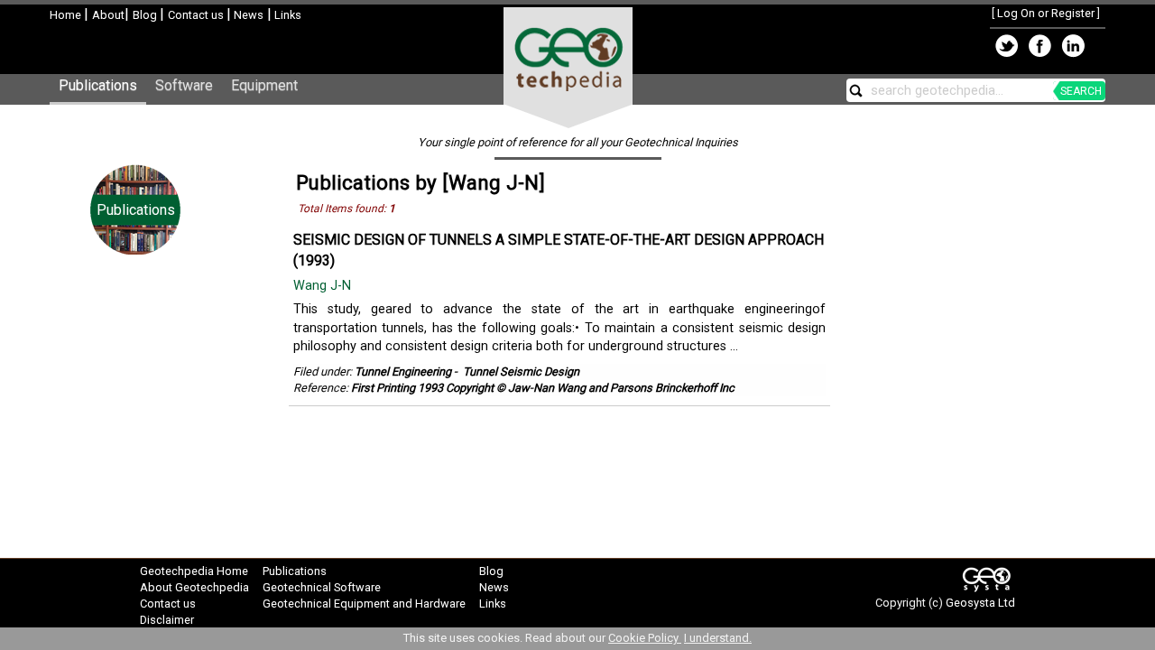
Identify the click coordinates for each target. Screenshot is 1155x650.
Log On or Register (1046, 13)
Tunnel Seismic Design (521, 371)
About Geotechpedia (194, 587)
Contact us (197, 15)
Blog (146, 15)
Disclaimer (167, 620)
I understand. (718, 638)
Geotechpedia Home (194, 571)
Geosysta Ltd (980, 602)
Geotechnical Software (322, 587)
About (108, 15)
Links (286, 15)
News (247, 15)
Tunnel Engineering (403, 371)
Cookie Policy (644, 638)
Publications (98, 85)
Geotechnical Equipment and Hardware (364, 603)
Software (184, 85)
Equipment (264, 85)
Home (67, 15)
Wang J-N (324, 285)
